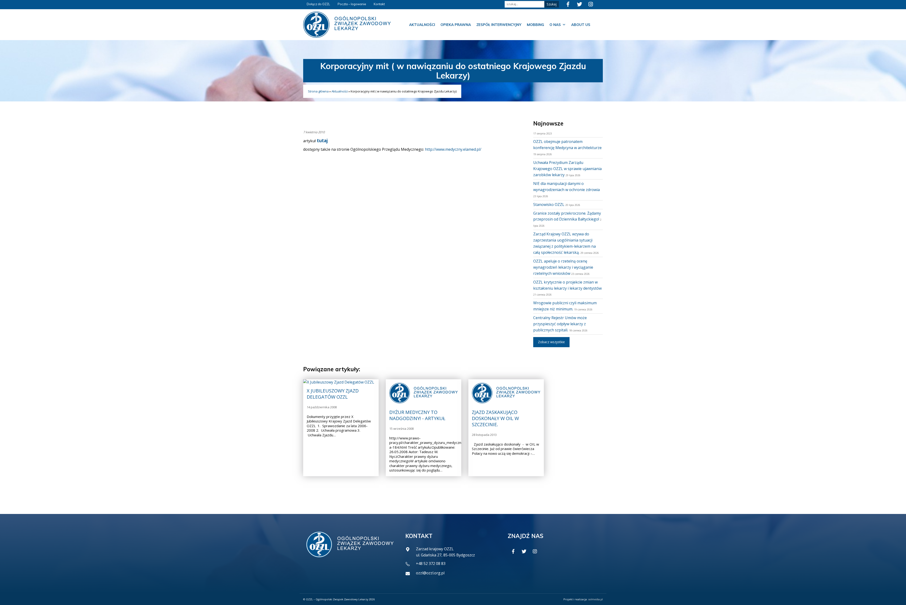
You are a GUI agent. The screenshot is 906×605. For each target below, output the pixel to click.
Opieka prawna (455, 24)
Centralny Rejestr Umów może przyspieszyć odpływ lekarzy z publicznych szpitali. (560, 324)
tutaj (322, 140)
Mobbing (535, 24)
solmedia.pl (595, 599)
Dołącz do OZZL (318, 4)
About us (580, 24)
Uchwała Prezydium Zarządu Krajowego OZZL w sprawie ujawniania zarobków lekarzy (567, 168)
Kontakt (379, 4)
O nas (555, 24)
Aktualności (422, 24)
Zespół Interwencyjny (498, 24)
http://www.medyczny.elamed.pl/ (453, 149)
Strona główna (318, 91)
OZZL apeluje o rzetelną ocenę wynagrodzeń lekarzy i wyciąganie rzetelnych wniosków (563, 267)
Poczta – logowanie (352, 4)
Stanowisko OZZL (548, 204)
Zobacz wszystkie (551, 342)
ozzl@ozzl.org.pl (430, 573)
